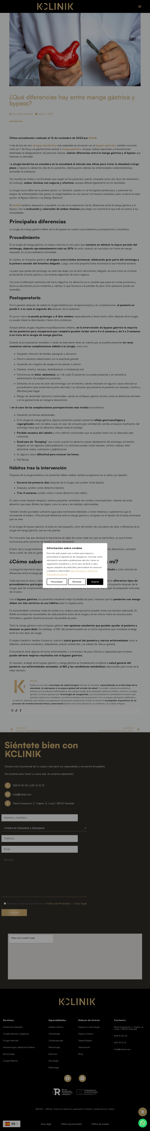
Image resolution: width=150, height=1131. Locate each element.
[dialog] (75, 565)
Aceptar (95, 581)
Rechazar (77, 581)
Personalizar (57, 581)
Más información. (79, 571)
